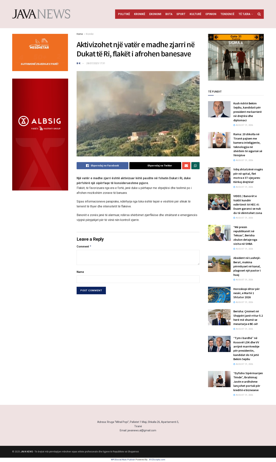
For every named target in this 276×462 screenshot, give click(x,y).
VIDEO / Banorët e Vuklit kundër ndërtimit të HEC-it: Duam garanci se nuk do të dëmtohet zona (247, 204)
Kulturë (195, 14)
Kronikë (139, 14)
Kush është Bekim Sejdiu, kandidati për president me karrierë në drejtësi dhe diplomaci (247, 111)
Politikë (124, 14)
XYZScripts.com (157, 459)
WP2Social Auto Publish (123, 459)
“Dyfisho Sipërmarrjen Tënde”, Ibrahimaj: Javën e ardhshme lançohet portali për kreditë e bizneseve (248, 381)
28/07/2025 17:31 (95, 63)
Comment (84, 246)
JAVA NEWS (26, 451)
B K (78, 63)
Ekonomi (155, 14)
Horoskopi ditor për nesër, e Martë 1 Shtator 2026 (246, 293)
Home (80, 34)
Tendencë (227, 14)
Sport (181, 14)
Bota (168, 14)
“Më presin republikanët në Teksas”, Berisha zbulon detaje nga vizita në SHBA (245, 235)
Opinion (210, 14)
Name (80, 271)
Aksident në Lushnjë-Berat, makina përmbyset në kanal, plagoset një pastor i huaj (247, 266)
